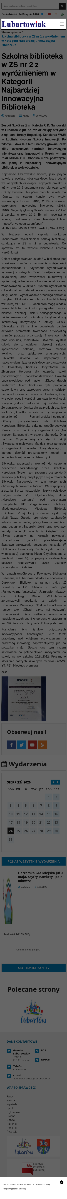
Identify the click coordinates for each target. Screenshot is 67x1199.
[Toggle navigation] (62, 24)
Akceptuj (22, 1189)
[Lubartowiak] (23, 24)
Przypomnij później (10, 1189)
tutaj (48, 1184)
